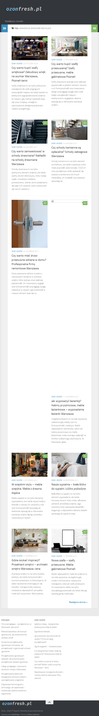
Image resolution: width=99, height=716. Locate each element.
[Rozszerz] (4, 28)
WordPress (15, 714)
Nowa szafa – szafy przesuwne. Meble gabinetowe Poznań (63, 565)
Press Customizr (33, 714)
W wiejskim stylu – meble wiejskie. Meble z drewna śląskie (27, 489)
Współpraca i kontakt (14, 21)
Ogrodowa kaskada (42, 631)
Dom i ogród (17, 64)
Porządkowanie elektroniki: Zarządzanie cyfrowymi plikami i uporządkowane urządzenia (14, 677)
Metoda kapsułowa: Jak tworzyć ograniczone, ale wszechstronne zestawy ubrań (14, 634)
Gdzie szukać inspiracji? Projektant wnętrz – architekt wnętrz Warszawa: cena (30, 564)
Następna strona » (78, 602)
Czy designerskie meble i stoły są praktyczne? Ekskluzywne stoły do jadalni (48, 654)
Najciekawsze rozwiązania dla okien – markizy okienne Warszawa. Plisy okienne (49, 675)
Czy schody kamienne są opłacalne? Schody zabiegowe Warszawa (69, 152)
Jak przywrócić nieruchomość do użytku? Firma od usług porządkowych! (47, 639)
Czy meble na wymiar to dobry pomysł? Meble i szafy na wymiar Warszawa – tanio (47, 664)
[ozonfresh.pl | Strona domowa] (25, 9)
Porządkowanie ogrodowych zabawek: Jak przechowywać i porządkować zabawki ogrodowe (14, 659)
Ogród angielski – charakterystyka (47, 646)
